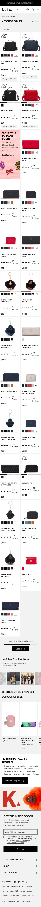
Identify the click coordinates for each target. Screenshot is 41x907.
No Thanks (28, 494)
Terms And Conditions (22, 488)
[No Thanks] (36, 410)
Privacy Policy (26, 486)
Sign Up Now (12, 494)
